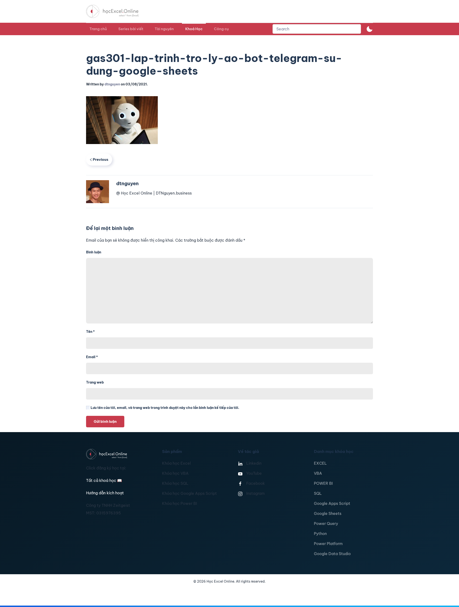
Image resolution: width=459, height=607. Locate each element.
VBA (318, 473)
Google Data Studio (332, 553)
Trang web (95, 382)
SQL (318, 493)
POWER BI (323, 483)
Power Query (326, 523)
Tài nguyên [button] (164, 29)
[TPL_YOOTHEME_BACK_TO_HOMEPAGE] (116, 11)
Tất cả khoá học (104, 480)
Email (92, 357)
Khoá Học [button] (193, 29)
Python (320, 533)
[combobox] (317, 29)
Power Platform (328, 543)
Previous (100, 159)
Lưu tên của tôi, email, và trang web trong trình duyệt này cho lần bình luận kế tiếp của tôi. (164, 408)
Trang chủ (98, 29)
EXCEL (320, 463)
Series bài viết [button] (130, 29)
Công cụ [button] (221, 29)
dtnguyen (112, 84)
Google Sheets (327, 513)
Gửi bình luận (105, 421)
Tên (90, 331)
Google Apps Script (332, 503)
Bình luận (93, 252)
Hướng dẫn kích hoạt (105, 492)
